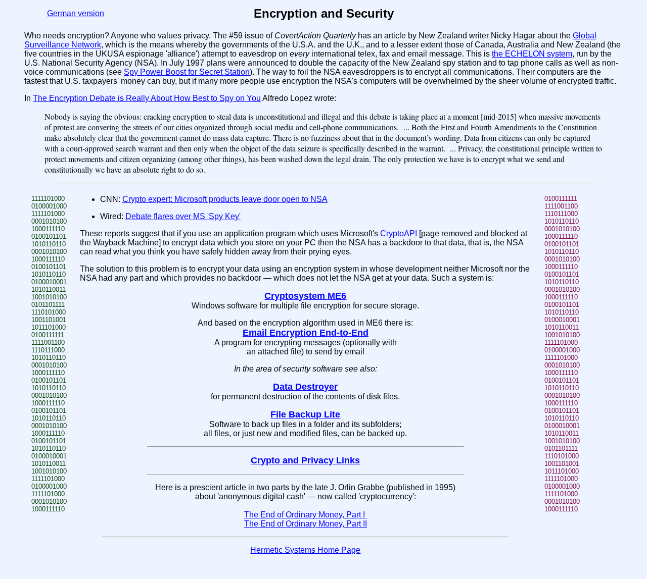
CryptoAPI (398, 233)
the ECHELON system (532, 53)
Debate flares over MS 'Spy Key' (183, 216)
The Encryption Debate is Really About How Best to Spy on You (147, 98)
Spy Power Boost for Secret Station (187, 72)
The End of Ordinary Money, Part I (305, 514)
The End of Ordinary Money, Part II (305, 523)
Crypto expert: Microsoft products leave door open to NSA (225, 199)
